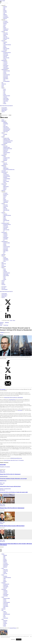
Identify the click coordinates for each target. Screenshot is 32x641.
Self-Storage (5, 151)
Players (4, 90)
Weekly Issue (4, 83)
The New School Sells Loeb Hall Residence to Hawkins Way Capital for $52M (14, 492)
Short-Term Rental (6, 130)
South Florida (5, 30)
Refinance (4, 47)
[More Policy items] (4, 255)
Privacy (14, 320)
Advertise (3, 280)
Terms (11, 320)
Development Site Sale (7, 52)
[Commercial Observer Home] (4, 3)
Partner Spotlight (6, 99)
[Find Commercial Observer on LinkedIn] (8, 318)
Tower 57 (16, 460)
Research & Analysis (6, 95)
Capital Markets (4, 69)
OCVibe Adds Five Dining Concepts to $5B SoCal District (10, 486)
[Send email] (8, 386)
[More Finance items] (4, 40)
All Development (6, 68)
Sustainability (5, 66)
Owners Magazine (4, 289)
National (4, 27)
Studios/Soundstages (6, 152)
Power (3, 86)
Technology (4, 254)
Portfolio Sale (5, 53)
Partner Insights (5, 98)
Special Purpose (5, 17)
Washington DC (5, 200)
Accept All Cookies (18, 639)
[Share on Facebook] (8, 366)
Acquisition (5, 576)
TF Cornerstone (2, 389)
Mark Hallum (2, 332)
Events (3, 85)
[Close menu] (1, 116)
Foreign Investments (6, 74)
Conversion (5, 64)
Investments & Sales (5, 223)
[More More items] (3, 87)
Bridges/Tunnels (6, 186)
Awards (4, 89)
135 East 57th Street (7, 460)
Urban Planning (5, 259)
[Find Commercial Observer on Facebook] (8, 311)
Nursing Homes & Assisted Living (8, 169)
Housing (4, 257)
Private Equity (5, 77)
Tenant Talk (5, 36)
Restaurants (5, 160)
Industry (3, 119)
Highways (5, 187)
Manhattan (5, 23)
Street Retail (5, 143)
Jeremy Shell (13, 460)
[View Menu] (1, 2)
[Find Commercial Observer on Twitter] (8, 304)
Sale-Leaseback (5, 55)
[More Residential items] (5, 121)
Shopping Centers (6, 138)
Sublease (4, 35)
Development (4, 60)
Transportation (5, 100)
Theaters (4, 182)
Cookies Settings (13, 639)
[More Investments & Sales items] (8, 223)
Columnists (5, 271)
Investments (3, 51)
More (2, 87)
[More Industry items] (4, 5)
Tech (2, 82)
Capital (3, 597)
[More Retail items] (4, 136)
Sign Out (11, 105)
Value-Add (5, 56)
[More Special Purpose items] (7, 172)
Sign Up (4, 105)
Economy (4, 73)
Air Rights (5, 173)
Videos (4, 102)
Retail (4, 9)
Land (4, 13)
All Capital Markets (6, 81)
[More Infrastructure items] (6, 183)
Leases (3, 31)
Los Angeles (5, 21)
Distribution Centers (6, 147)
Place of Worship (6, 181)
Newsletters (3, 284)
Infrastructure (4, 183)
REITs (4, 251)
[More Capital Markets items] (7, 69)
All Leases (5, 39)
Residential (5, 6)
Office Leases (5, 32)
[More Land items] (3, 161)
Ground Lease (5, 34)
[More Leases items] (4, 31)
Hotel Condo (5, 126)
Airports (4, 185)
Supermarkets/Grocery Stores (8, 140)
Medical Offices (5, 168)
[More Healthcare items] (5, 165)
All (3, 211)
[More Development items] (6, 60)
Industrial (4, 10)
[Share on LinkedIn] (8, 379)
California (1, 484)
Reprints (3, 283)
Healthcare (5, 14)
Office (3, 132)
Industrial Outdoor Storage (7, 148)
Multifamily (5, 122)
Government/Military (6, 178)
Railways (4, 189)
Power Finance (4, 286)
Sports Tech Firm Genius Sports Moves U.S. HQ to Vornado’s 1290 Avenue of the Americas (16, 544)
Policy (3, 255)
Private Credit (5, 603)
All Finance (5, 49)
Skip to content (2, 0)
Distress (4, 45)
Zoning (4, 261)
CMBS (4, 43)
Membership (5, 620)
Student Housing (6, 127)
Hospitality (3, 155)
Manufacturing (5, 149)
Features (4, 94)
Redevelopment (5, 65)
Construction (5, 234)
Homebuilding (5, 123)
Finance (3, 40)
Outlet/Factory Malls (6, 139)
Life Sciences (5, 15)
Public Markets (5, 78)
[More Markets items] (4, 19)
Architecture (5, 61)
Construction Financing (7, 44)
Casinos (4, 156)
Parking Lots (5, 164)
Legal (4, 91)
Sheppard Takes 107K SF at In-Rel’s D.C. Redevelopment (13, 397)
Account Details (4, 107)
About (3, 619)
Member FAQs (4, 110)
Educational (5, 177)
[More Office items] (4, 132)
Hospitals (4, 166)
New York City (5, 22)
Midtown (1, 323)
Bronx (4, 26)
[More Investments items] (5, 51)
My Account (8, 105)
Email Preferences (4, 294)
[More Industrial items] (5, 144)
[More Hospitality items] (5, 155)
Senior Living (5, 131)
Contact (4, 624)
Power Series (4, 266)
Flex (4, 135)
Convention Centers (6, 157)
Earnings (4, 72)
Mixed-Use (5, 18)
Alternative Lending (6, 70)
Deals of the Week (6, 38)
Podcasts (4, 103)
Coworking (5, 134)
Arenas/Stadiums (6, 174)
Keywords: (2, 460)
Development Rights (6, 176)
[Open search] (1, 113)
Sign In (1, 105)
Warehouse (5, 153)
